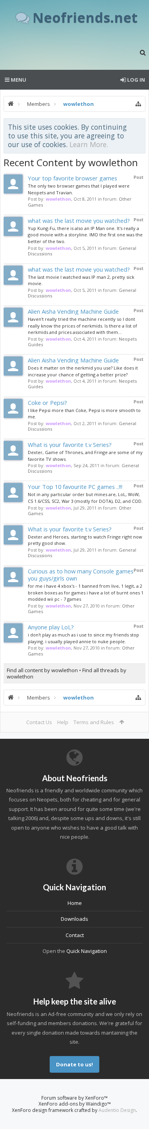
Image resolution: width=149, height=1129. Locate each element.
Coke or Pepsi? (47, 402)
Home (75, 903)
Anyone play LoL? (51, 627)
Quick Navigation (86, 951)
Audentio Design (117, 1110)
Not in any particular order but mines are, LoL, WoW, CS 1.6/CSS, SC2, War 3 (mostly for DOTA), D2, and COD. (85, 497)
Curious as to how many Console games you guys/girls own (81, 574)
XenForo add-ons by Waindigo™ (75, 1103)
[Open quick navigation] (138, 103)
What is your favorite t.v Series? (70, 445)
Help (62, 722)
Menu (18, 79)
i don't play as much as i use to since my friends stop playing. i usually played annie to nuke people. (83, 638)
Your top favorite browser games (72, 178)
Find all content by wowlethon (42, 670)
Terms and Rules (94, 722)
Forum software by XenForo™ (74, 1097)
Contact (75, 935)
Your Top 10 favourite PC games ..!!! (75, 487)
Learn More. (89, 144)
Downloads (74, 918)
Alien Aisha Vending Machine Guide (73, 311)
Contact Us (39, 722)
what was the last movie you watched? (79, 220)
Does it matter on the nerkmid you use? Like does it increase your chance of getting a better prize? (83, 371)
